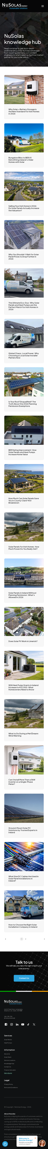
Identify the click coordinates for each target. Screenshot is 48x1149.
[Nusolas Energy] (14, 6)
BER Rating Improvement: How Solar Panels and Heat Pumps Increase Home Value (22, 452)
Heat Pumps (8, 1043)
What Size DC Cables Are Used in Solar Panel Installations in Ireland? (24, 878)
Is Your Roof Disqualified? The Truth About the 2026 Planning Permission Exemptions (23, 403)
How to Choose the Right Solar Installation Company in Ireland (23, 926)
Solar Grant (7, 1057)
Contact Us (7, 1067)
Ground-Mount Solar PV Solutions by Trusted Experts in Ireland (23, 830)
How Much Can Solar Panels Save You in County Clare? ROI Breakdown (24, 500)
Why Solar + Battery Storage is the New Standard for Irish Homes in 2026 (24, 111)
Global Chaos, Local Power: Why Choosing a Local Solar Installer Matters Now (24, 355)
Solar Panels (8, 1039)
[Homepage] (13, 1002)
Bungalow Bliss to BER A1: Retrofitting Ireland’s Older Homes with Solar (21, 159)
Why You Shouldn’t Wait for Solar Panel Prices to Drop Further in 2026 (24, 256)
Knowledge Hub (9, 1063)
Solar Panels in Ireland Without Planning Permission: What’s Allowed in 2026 (22, 595)
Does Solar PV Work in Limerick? (23, 641)
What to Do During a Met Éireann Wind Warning (23, 734)
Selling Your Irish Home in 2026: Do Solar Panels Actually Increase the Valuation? (24, 208)
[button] (42, 6)
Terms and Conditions (11, 1087)
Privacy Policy (8, 1084)
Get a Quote (8, 1073)
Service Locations (9, 1060)
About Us (7, 1054)
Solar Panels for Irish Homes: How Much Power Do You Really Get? (24, 547)
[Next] (42, 939)
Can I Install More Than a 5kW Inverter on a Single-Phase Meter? (22, 781)
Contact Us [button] (24, 978)
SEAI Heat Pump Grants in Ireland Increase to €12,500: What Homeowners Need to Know (23, 687)
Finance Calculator (10, 1070)
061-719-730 (8, 1016)
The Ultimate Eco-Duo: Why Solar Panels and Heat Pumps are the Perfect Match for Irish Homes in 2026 (24, 306)
